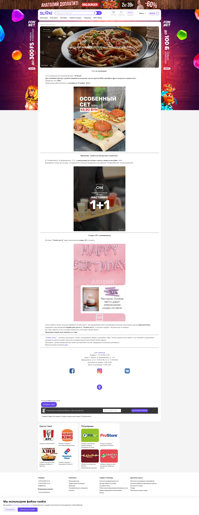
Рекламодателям (74, 481)
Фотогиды (46, 29)
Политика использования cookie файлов (142, 481)
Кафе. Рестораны (50, 24)
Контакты (72, 490)
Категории (44, 18)
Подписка (87, 18)
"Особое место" (51, 337)
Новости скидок (75, 18)
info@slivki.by (42, 486)
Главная (42, 24)
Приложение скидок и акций (138, 490)
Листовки (63, 18)
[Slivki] (46, 13)
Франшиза (72, 486)
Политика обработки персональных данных (143, 483)
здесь (66, 345)
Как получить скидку (136, 486)
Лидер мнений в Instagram (77, 483)
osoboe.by (101, 352)
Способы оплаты (105, 486)
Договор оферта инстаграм (108, 483)
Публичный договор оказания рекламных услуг (114, 488)
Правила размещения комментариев (111, 490)
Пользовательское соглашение (78, 488)
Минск (141, 13)
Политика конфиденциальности (109, 481)
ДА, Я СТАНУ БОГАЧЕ (139, 411)
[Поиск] (99, 13)
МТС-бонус (98, 18)
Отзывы (132, 488)
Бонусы (102, 492)
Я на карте (54, 18)
